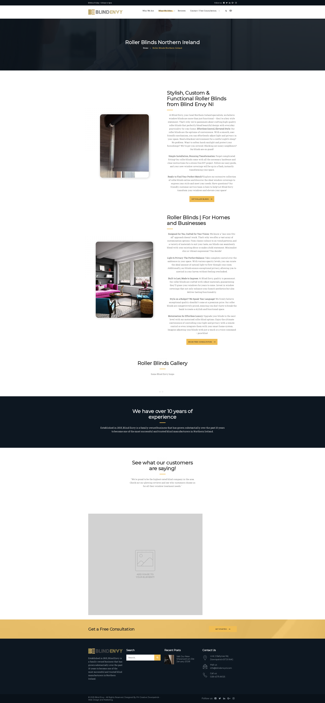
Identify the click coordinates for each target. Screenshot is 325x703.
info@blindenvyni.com (221, 668)
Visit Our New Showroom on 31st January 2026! (185, 659)
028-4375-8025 (217, 676)
